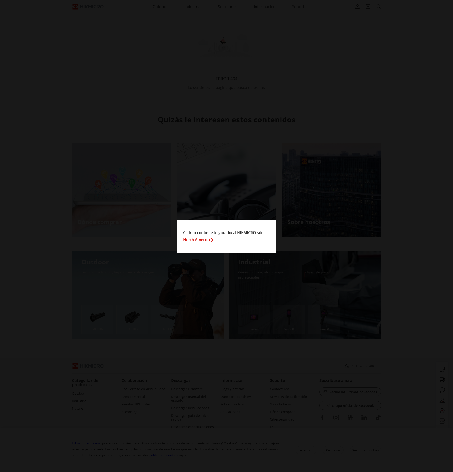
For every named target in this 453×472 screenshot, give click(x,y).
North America (196, 239)
